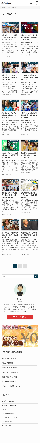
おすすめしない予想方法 (10, 372)
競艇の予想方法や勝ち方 (10, 368)
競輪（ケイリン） (10, 425)
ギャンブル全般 (9, 401)
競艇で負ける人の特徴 (9, 377)
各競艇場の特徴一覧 (9, 381)
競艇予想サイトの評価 (11, 417)
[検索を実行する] (36, 276)
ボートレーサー (9, 409)
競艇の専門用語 (7, 363)
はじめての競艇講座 (9, 358)
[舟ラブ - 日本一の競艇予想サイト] (6, 3)
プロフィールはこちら (20, 317)
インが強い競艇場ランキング (12, 386)
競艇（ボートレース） (11, 405)
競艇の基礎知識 (9, 413)
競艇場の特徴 (8, 421)
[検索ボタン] (31, 3)
